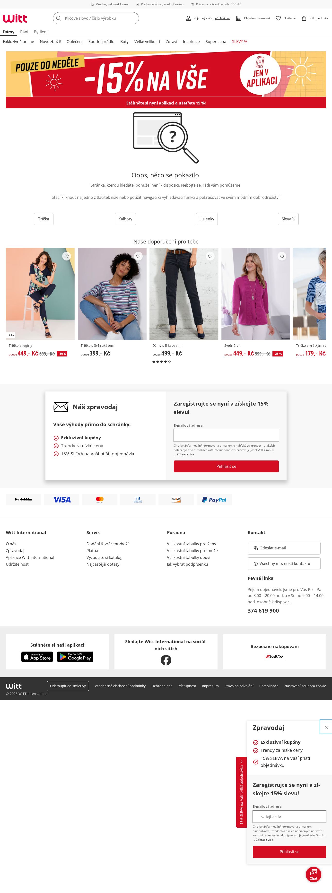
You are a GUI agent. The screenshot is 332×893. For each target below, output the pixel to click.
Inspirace (191, 41)
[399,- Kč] (112, 294)
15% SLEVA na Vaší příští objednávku (241, 795)
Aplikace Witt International (30, 557)
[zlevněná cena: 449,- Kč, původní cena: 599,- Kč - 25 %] (255, 294)
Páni (24, 32)
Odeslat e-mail (279, 549)
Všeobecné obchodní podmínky (120, 686)
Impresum (210, 686)
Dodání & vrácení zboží (108, 543)
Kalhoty (125, 219)
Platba (92, 550)
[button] (320, 294)
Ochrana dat (161, 686)
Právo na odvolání (239, 686)
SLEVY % (239, 41)
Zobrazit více (264, 840)
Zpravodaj (15, 550)
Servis (93, 532)
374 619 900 (263, 610)
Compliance (269, 686)
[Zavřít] (326, 727)
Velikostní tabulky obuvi (188, 557)
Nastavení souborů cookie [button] (305, 686)
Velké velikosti (147, 41)
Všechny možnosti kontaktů (285, 563)
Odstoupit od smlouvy (68, 686)
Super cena (216, 41)
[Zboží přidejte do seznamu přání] (66, 256)
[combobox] (106, 18)
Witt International (26, 532)
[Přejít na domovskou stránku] (15, 18)
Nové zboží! (50, 41)
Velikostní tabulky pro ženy (191, 543)
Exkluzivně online (18, 41)
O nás (11, 543)
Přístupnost (187, 686)
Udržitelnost (17, 564)
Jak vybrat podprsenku (187, 564)
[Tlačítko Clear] (134, 18)
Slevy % (288, 219)
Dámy (8, 32)
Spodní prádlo (101, 41)
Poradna (176, 532)
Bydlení (40, 32)
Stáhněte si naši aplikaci (57, 645)
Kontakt (256, 532)
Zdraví (171, 41)
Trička (43, 219)
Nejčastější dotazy (103, 564)
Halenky (207, 219)
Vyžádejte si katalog (104, 557)
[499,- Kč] (183, 294)
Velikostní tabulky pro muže (192, 550)
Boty (124, 41)
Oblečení (75, 41)
